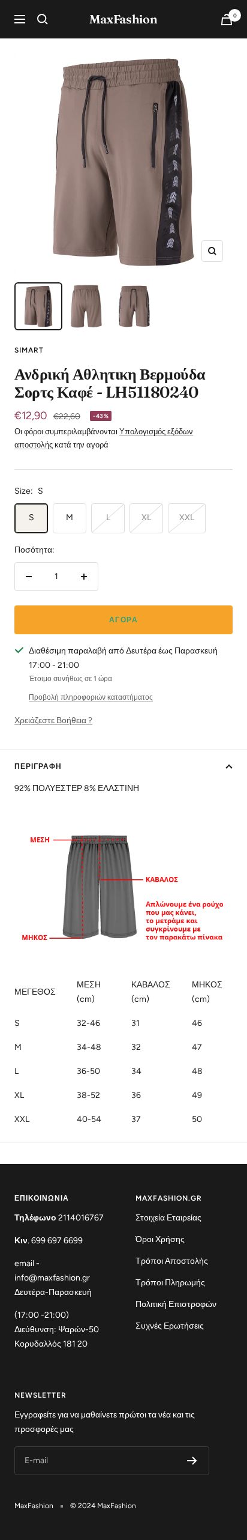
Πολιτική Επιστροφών (175, 1304)
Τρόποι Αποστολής (171, 1261)
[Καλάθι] (227, 19)
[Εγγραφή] (192, 1461)
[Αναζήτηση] (42, 19)
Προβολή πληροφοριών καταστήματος (91, 697)
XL (146, 517)
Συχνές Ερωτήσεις (169, 1326)
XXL (186, 517)
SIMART (29, 350)
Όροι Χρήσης (160, 1239)
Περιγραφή (38, 766)
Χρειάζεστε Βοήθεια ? (53, 720)
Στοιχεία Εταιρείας (168, 1218)
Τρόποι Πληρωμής (170, 1283)
